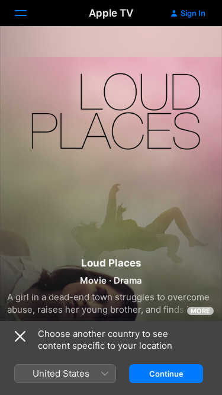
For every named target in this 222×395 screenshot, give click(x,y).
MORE (200, 311)
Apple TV (111, 13)
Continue (166, 373)
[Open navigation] (28, 13)
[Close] (20, 336)
